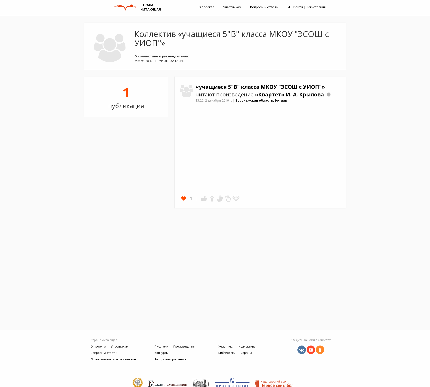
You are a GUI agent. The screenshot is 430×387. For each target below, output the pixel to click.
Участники (226, 346)
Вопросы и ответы (264, 7)
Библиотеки (227, 353)
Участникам (232, 7)
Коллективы (247, 346)
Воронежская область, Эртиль (261, 100)
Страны (246, 353)
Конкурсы (161, 353)
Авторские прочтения (170, 359)
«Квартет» (270, 94)
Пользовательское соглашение (113, 359)
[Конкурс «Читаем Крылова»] (328, 94)
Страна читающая (104, 340)
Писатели (161, 346)
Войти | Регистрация (309, 7)
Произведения (184, 346)
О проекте (206, 7)
